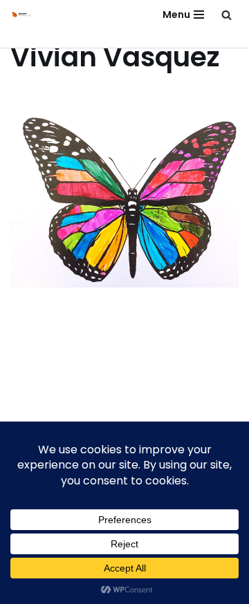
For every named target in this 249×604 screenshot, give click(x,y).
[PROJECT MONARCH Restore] (21, 14)
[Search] (226, 15)
